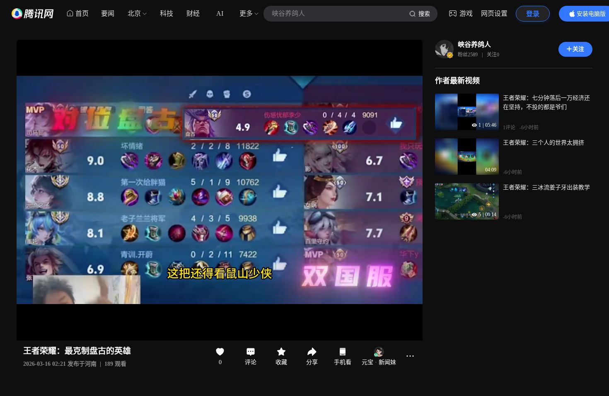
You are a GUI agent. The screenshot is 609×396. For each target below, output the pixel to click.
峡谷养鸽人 (474, 44)
